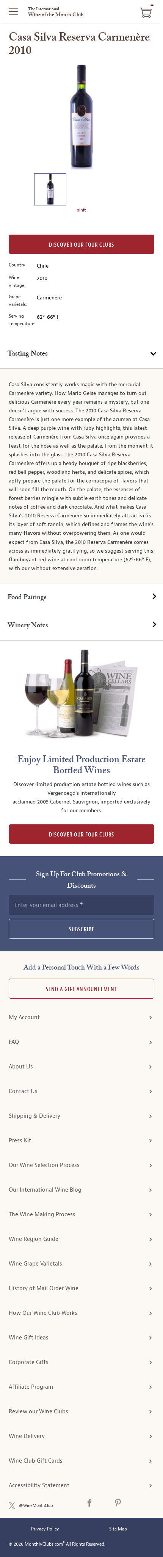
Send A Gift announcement (81, 989)
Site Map (118, 1529)
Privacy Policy (45, 1529)
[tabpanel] (81, 476)
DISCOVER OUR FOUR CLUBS (81, 835)
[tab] (81, 354)
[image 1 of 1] (50, 190)
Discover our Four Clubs (81, 245)
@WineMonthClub (36, 1505)
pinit (81, 210)
